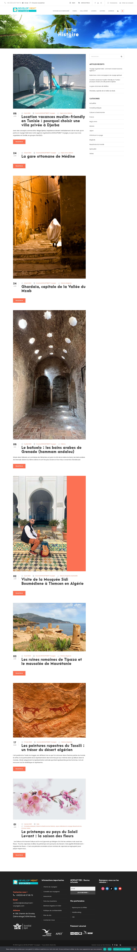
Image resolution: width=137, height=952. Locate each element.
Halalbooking (76, 912)
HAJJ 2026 (84, 11)
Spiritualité (74, 576)
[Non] (135, 949)
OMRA (75, 11)
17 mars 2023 (28, 742)
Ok (105, 949)
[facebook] (95, 3)
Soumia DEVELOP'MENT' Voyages (45, 113)
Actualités (92, 103)
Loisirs (93, 11)
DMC (73, 3)
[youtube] (98, 3)
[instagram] (101, 3)
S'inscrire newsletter (38, 3)
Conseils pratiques (29, 826)
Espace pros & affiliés (79, 907)
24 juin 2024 (27, 153)
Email (26, 3)
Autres (102, 11)
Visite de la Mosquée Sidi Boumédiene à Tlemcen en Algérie (52, 582)
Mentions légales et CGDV (52, 906)
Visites (28, 828)
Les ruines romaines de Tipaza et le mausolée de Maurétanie (51, 662)
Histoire (70, 113)
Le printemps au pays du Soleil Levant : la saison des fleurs (49, 834)
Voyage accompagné (61, 11)
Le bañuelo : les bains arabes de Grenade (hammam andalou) (51, 450)
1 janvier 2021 (28, 824)
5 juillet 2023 (27, 444)
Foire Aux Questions (50, 901)
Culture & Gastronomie (43, 826)
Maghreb (69, 283)
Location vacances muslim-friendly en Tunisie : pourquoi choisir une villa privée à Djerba (53, 121)
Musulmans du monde (96, 144)
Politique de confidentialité (52, 910)
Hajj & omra (63, 113)
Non (109, 949)
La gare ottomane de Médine (48, 157)
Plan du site (47, 915)
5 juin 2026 (27, 113)
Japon (57, 826)
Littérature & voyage (66, 826)
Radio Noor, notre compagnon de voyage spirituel (105, 75)
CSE (73, 917)
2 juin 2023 (27, 576)
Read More (19, 142)
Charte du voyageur (50, 887)
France (91, 117)
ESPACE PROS (85, 3)
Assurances (47, 896)
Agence (111, 11)
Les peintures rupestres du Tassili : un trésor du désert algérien (53, 748)
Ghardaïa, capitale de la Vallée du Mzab (102, 91)
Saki (38, 824)
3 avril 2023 (27, 656)
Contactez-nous (49, 920)
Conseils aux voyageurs (51, 892)
